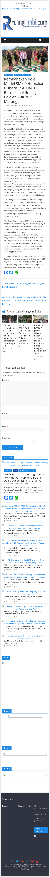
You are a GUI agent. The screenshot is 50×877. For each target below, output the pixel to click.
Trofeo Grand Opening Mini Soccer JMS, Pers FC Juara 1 (23, 285)
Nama (5, 413)
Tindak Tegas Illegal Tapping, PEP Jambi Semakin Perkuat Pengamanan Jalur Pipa (22, 612)
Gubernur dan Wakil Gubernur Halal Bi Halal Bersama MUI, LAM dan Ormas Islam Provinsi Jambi (24, 300)
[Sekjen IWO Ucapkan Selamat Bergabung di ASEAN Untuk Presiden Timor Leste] (24, 592)
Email (5, 426)
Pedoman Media (24, 806)
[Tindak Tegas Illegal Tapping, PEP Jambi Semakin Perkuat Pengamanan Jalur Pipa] (24, 606)
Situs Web (6, 438)
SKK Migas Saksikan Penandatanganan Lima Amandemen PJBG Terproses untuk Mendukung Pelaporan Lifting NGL (22, 550)
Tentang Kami (7, 799)
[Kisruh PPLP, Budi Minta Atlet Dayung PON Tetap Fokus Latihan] (25, 317)
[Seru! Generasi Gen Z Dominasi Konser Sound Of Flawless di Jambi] (24, 636)
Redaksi (5, 806)
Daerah (17, 75)
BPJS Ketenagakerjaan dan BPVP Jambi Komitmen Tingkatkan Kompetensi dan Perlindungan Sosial (23, 566)
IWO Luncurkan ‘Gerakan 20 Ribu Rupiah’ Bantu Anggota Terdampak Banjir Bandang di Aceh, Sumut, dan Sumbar (24, 582)
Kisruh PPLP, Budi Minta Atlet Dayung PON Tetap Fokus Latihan (24, 333)
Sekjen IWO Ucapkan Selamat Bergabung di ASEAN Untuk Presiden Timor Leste (23, 598)
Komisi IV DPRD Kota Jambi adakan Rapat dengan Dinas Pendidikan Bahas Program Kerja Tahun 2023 (40, 339)
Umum (32, 470)
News (15, 470)
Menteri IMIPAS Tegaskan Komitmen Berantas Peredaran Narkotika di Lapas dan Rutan (21, 532)
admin (18, 105)
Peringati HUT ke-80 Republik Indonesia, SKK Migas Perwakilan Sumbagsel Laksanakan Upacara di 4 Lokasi (24, 627)
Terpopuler (26, 75)
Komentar (6, 380)
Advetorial (8, 75)
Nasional (8, 470)
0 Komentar (28, 105)
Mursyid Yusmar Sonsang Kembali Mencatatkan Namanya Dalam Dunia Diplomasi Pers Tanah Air (24, 477)
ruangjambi (20, 484)
